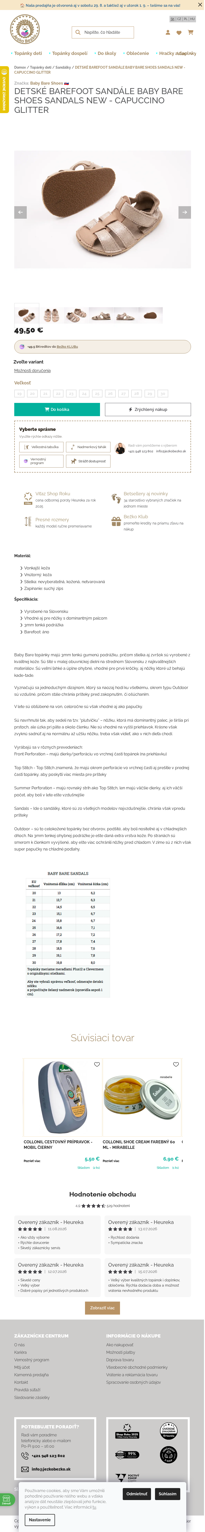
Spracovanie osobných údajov (133, 1382)
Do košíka (60, 409)
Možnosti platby (120, 1352)
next (187, 1113)
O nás (19, 1345)
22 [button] (58, 393)
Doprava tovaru (120, 1360)
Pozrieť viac (32, 1161)
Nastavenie (40, 1520)
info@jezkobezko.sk (171, 451)
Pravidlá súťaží (27, 1389)
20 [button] (32, 393)
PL (186, 19)
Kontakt (21, 1382)
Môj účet (22, 1367)
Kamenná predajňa (31, 1374)
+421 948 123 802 (140, 451)
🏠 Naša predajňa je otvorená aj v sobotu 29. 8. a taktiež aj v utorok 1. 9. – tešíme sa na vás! (100, 5)
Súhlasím (167, 1494)
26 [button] (110, 393)
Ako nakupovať (119, 1345)
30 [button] (162, 393)
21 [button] (45, 393)
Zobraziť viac (102, 1308)
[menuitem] (28, 53)
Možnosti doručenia (32, 370)
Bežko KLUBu (67, 346)
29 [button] (150, 393)
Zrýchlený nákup (150, 409)
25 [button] (97, 393)
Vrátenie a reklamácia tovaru (132, 1374)
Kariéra (20, 1352)
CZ (179, 19)
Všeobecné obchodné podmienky (137, 1367)
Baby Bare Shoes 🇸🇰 (49, 83)
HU (192, 19)
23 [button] (71, 393)
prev (18, 1113)
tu (94, 1507)
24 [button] (84, 393)
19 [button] (19, 393)
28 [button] (136, 393)
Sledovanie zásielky (32, 1397)
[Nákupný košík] (192, 32)
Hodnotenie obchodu (102, 1194)
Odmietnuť (136, 1494)
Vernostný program (31, 1360)
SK (172, 19)
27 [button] (123, 393)
